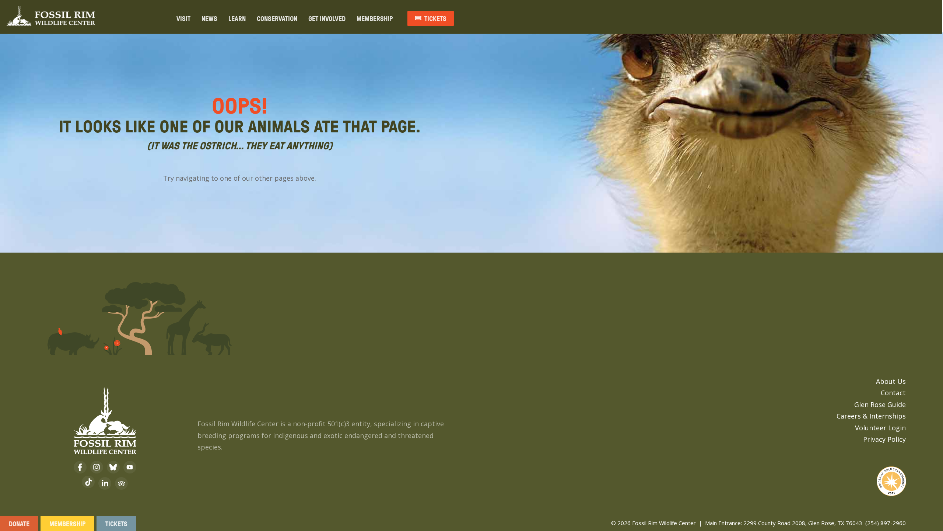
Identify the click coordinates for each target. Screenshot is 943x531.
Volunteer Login (880, 427)
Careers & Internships (871, 416)
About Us (891, 381)
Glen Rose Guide (880, 404)
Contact (893, 392)
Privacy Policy (884, 439)
